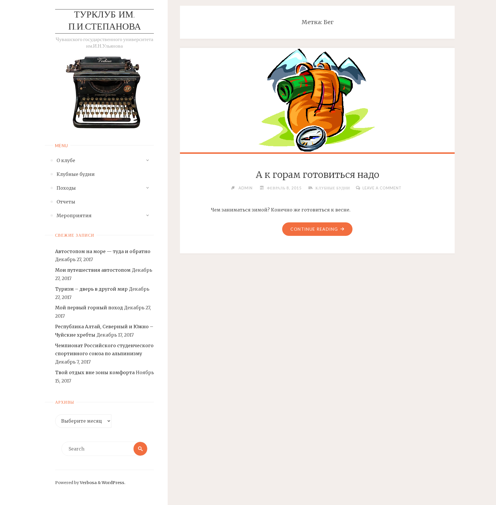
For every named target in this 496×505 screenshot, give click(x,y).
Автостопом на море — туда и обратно (102, 251)
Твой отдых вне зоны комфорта (95, 372)
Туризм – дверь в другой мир (91, 289)
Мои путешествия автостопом (93, 270)
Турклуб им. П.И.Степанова (104, 21)
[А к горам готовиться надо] (317, 100)
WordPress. (113, 482)
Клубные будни (332, 188)
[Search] (140, 449)
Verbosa (88, 482)
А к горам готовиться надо (317, 174)
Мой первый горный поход (89, 307)
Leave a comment (382, 188)
